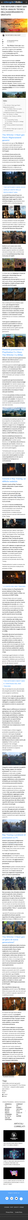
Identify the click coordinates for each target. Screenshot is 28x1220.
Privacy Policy (9, 1212)
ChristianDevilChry (13, 40)
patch (18, 1083)
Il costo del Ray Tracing (12, 120)
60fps (7, 1083)
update (22, 1087)
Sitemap (22, 1207)
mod (10, 1083)
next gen (14, 1083)
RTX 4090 (18, 495)
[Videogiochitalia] (12, 2)
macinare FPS (13, 842)
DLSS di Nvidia (6, 501)
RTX (17, 1085)
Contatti (16, 1207)
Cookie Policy (18, 1212)
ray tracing (12, 1085)
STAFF (11, 1207)
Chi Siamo (6, 1207)
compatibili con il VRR (14, 401)
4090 (3, 1083)
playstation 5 (6, 1085)
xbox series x (5, 1089)
